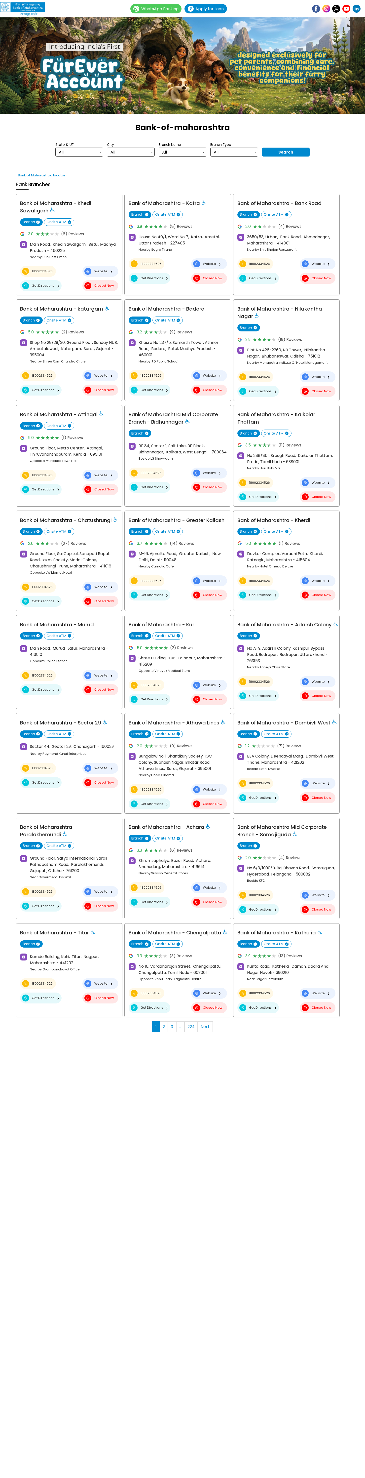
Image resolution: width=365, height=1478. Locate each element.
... (180, 1027)
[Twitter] (336, 8)
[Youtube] (346, 8)
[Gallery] (182, 66)
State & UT (64, 144)
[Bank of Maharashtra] (25, 9)
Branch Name (170, 144)
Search (285, 152)
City (110, 144)
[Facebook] (316, 8)
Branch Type (220, 144)
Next (205, 1027)
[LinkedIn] (356, 8)
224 (191, 1027)
